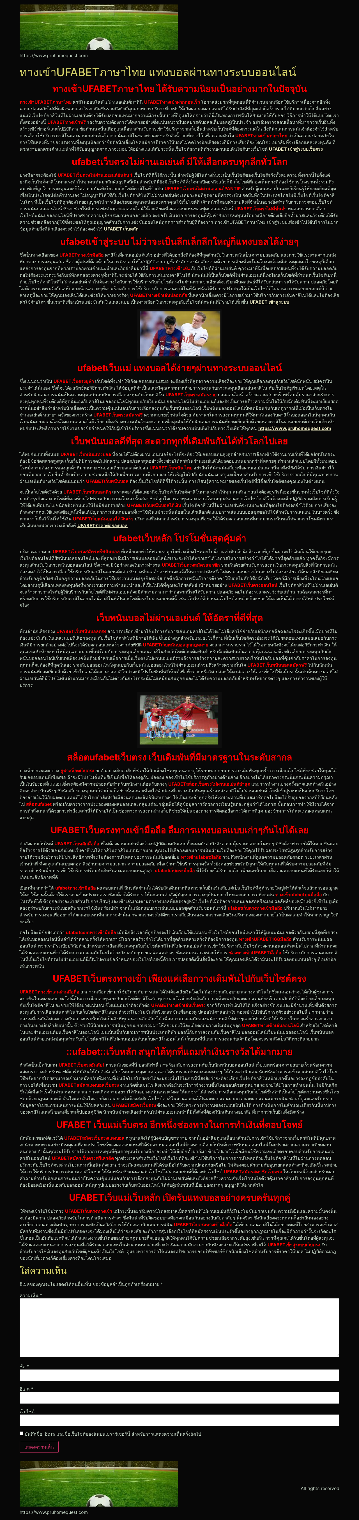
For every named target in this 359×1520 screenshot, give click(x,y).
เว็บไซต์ (27, 1411)
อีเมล (26, 1389)
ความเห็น (31, 1295)
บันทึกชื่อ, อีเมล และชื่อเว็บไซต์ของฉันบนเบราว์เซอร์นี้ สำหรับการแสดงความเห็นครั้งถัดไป (113, 1434)
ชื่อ (24, 1366)
